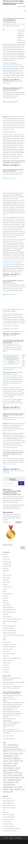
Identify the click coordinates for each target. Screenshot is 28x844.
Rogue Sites (6, 656)
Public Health (6, 651)
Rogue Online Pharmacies (9, 653)
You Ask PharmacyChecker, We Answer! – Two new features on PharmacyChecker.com (14, 20)
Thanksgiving (6, 667)
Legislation (5, 598)
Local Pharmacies (7, 605)
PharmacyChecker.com (9, 172)
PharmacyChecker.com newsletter (11, 508)
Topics (6, 838)
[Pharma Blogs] (11, 541)
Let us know (6, 736)
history (22, 200)
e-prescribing (21, 471)
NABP (4, 775)
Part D (4, 780)
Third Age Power (7, 733)
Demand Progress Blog (8, 800)
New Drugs (5, 614)
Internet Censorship (7, 593)
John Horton (6, 596)
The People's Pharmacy (8, 826)
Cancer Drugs (6, 559)
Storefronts (5, 665)
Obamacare (9, 775)
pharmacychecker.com (8, 787)
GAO (4, 763)
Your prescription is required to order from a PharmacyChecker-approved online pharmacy (13, 341)
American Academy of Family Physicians (12, 704)
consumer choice (13, 471)
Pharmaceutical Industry (8, 628)
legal (8, 472)
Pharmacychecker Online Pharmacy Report (13, 635)
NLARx (4, 810)
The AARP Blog (6, 821)
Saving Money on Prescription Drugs (11, 658)
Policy (4, 637)
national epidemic (12, 464)
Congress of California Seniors (10, 724)
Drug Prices (5, 174)
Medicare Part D (18, 772)
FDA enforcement (7, 575)
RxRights (5, 701)
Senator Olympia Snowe (8, 817)
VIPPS (12, 792)
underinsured (6, 669)
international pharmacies (8, 768)
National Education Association (10, 708)
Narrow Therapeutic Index (9, 612)
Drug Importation (7, 566)
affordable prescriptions (12, 744)
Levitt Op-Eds (6, 603)
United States (6, 792)
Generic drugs (6, 577)
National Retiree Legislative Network (12, 706)
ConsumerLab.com (7, 798)
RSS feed (22, 505)
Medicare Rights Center (8, 803)
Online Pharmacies (7, 347)
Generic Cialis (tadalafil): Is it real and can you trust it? (13, 281)
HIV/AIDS (5, 589)
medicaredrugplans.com (8, 772)
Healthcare (5, 584)
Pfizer (17, 782)
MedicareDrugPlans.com (9, 805)
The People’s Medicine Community (11, 828)
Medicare (5, 770)
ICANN (14, 765)
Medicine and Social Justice (9, 807)
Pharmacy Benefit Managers (10, 630)
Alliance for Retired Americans (10, 699)
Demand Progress (7, 720)
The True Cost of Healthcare (10, 830)
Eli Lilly (11, 761)
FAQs (21, 81)
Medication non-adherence (9, 609)
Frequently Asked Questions (14, 66)
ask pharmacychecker (14, 81)
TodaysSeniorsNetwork (8, 726)
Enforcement (16, 761)
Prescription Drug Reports (9, 646)
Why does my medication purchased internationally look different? (13, 88)
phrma (16, 787)
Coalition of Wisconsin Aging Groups (11, 722)
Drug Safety (6, 570)
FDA (4, 573)
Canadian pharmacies (8, 756)
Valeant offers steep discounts (16, 219)
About (11, 838)
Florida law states (18, 450)
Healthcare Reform (7, 586)
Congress (16, 756)
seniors (22, 789)
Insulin (4, 591)
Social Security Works (8, 819)
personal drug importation (9, 782)
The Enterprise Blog (7, 824)
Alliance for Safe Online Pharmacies (10, 747)
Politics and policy (7, 642)
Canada (20, 753)
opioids (22, 777)
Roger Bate (5, 789)
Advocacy (5, 554)
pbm (4, 623)
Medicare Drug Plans (8, 607)
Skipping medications (8, 660)
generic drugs (10, 763)
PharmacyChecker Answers (12, 25)
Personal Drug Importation (9, 626)
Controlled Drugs (7, 561)
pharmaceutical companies (9, 784)
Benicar (21, 116)
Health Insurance (7, 582)
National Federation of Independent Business (14, 702)
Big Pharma (6, 556)
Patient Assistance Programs (10, 621)
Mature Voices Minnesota (9, 718)
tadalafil (14, 335)
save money (17, 789)
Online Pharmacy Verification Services (12, 619)
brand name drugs (14, 753)
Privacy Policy (18, 838)
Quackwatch (6, 812)
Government (6, 580)
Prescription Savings (8, 649)
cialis (10, 335)
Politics (4, 639)
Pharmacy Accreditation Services (11, 729)
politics (20, 787)
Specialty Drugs (6, 662)
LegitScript (5, 600)
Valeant (14, 276)
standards (10, 383)
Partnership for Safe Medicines (14, 780)
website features (7, 83)
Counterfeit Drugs (7, 563)
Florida (4, 472)
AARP (4, 744)
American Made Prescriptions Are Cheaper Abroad (12, 750)
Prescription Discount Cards (9, 644)
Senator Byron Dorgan (8, 814)
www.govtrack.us (11, 738)
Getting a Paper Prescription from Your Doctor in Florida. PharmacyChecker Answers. (14, 415)
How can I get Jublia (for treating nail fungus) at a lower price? (13, 170)
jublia (10, 276)
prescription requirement (15, 409)
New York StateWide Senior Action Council (13, 731)
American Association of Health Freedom (13, 713)
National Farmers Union (8, 710)
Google (15, 763)
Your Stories (6, 672)
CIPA (4, 727)
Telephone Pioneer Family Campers (11, 711)
